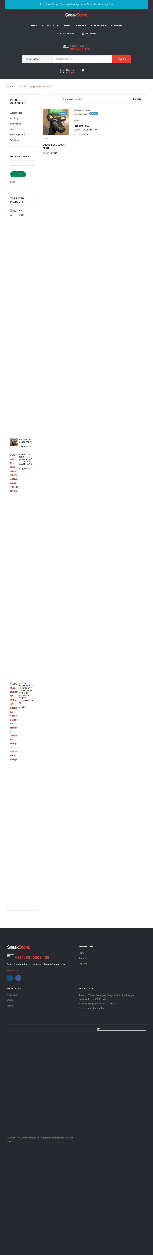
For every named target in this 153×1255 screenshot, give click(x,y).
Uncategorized (17, 134)
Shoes (13, 129)
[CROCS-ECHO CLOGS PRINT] (14, 442)
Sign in (72, 73)
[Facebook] (18, 978)
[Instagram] (10, 978)
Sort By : (137, 99)
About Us (83, 958)
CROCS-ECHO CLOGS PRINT (54, 147)
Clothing (14, 118)
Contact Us (90, 33)
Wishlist (10, 1000)
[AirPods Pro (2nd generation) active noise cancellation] (14, 565)
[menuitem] (34, 25)
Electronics (15, 124)
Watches (14, 140)
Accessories (16, 113)
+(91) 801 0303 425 (107, 1003)
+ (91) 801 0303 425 (32, 957)
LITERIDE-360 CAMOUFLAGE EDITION (85, 128)
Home (10, 86)
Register (70, 70)
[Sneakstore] (76, 14)
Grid (47, 99)
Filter (18, 174)
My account (12, 995)
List (52, 99)
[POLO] (14, 321)
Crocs (45, 138)
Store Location (67, 33)
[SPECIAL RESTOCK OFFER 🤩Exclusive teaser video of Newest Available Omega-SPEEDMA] (14, 794)
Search (121, 59)
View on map (13, 970)
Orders (10, 1006)
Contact (83, 963)
